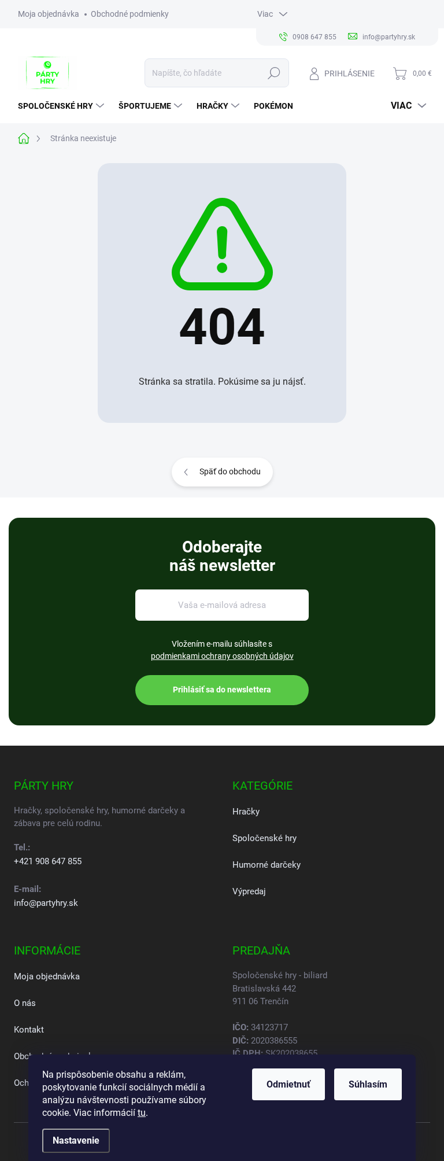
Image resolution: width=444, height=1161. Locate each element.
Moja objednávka (48, 14)
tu (142, 1112)
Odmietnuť (288, 1084)
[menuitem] (62, 106)
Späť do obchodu (230, 471)
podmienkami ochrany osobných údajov (222, 656)
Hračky (246, 811)
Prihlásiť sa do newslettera (222, 689)
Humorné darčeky (266, 865)
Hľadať (273, 73)
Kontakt (29, 1029)
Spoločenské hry (264, 838)
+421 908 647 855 (48, 861)
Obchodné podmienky (130, 14)
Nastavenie (76, 1140)
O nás (25, 1003)
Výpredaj (249, 891)
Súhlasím (368, 1084)
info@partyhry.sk (46, 903)
